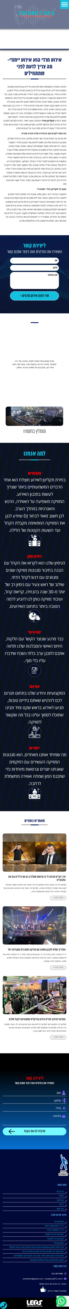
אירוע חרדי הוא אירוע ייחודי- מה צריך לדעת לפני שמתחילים (39, 1255)
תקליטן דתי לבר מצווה (54, 1234)
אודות (61, 1195)
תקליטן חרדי (58, 1242)
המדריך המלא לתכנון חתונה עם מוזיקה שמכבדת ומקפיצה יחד (37, 949)
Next (4, 383)
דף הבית (60, 1191)
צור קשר (60, 1208)
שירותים (60, 1200)
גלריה (61, 1204)
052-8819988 (57, 1273)
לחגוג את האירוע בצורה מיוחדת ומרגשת (47, 1259)
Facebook (60, 1295)
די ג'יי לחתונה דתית (55, 1230)
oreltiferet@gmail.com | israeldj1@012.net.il (43, 1278)
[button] (61, 1301)
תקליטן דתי (59, 1221)
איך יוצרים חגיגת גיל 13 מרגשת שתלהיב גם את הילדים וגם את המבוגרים (37, 878)
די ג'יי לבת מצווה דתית (54, 1225)
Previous (64, 383)
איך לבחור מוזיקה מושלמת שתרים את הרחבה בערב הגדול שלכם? (36, 1247)
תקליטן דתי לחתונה (55, 1238)
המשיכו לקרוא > (58, 897)
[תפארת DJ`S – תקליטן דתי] (34, 14)
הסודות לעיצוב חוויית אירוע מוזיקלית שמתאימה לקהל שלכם (37, 1019)
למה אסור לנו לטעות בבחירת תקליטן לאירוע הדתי (43, 1251)
